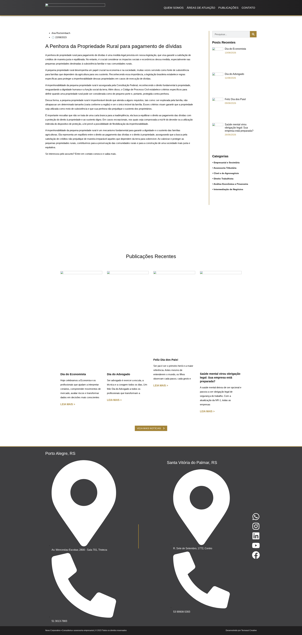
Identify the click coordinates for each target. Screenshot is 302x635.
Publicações (228, 7)
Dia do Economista (235, 48)
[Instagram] (256, 526)
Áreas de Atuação (201, 7)
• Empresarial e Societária (226, 162)
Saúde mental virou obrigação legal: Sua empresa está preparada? (239, 127)
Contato (248, 7)
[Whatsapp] (256, 517)
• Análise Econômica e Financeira (230, 184)
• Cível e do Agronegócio (225, 173)
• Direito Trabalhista (222, 178)
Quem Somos (174, 7)
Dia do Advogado (234, 74)
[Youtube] (256, 545)
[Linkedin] (256, 536)
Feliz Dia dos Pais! (235, 99)
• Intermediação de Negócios (227, 189)
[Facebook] (256, 555)
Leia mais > (67, 404)
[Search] (253, 34)
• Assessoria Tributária (224, 168)
